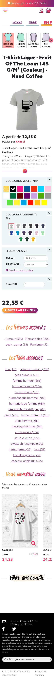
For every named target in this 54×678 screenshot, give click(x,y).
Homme (17, 22)
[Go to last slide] (6, 528)
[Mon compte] (41, 9)
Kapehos (39, 675)
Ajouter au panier (19, 310)
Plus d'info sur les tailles (20, 270)
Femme (33, 22)
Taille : (10, 258)
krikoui (20, 141)
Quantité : (12, 284)
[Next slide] (51, 40)
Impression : (13, 264)
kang (35, 554)
